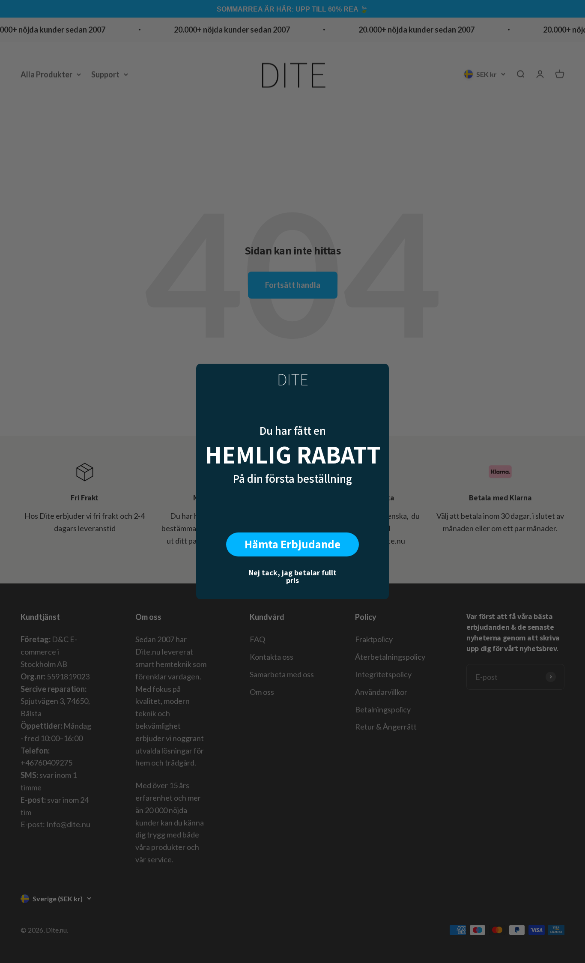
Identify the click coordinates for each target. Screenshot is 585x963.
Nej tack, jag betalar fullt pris (293, 576)
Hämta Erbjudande (292, 544)
